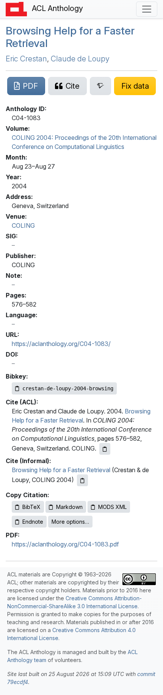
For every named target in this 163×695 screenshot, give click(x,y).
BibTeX (31, 507)
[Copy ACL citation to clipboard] (104, 449)
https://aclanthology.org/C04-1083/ (61, 344)
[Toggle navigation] (146, 9)
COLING (23, 225)
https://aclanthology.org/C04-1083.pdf (65, 544)
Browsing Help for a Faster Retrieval (70, 37)
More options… (70, 521)
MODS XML (112, 507)
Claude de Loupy (80, 58)
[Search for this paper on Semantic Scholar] (100, 86)
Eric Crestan (26, 58)
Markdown (69, 507)
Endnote (32, 521)
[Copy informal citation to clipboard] (82, 480)
